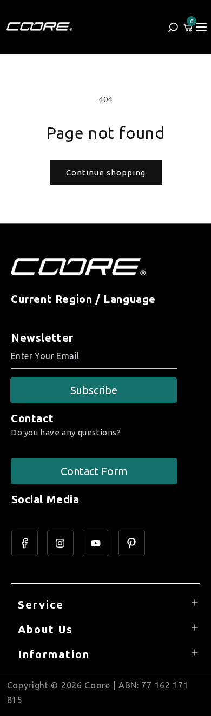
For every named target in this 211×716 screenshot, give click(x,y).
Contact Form (94, 471)
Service (41, 604)
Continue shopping (106, 172)
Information (54, 654)
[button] (201, 27)
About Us (45, 629)
